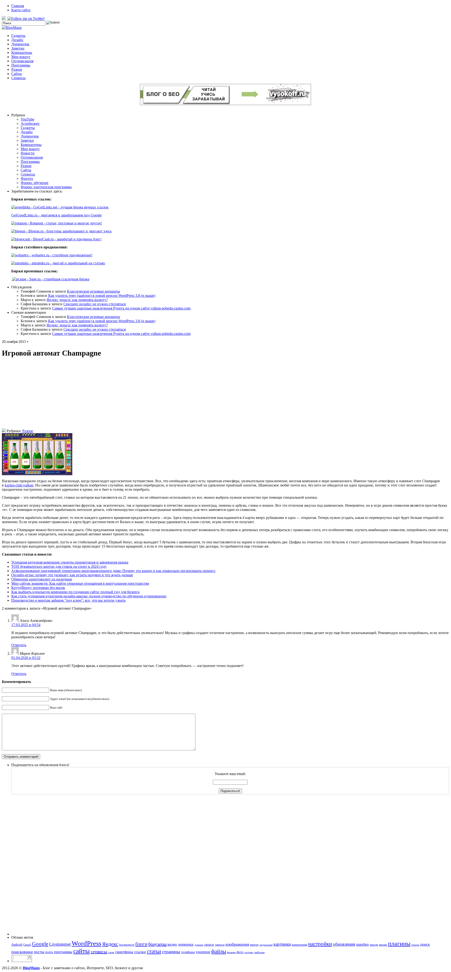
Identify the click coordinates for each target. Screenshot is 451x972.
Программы (20, 65)
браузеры (157, 944)
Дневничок (20, 44)
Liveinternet (60, 944)
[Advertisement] (225, 395)
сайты (81, 951)
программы (63, 952)
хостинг (248, 952)
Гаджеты (18, 36)
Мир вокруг (21, 57)
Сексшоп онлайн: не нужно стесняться (94, 304)
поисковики (22, 951)
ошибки (362, 944)
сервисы (99, 951)
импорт (254, 944)
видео (172, 944)
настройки (320, 944)
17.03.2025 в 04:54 (25, 625)
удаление (203, 952)
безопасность (126, 944)
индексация (266, 945)
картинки (282, 944)
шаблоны (259, 952)
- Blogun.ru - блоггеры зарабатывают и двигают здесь (68, 231)
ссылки (140, 952)
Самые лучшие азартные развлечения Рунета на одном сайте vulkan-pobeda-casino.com (121, 308)
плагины (399, 943)
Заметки (17, 48)
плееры (415, 945)
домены (198, 945)
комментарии (299, 944)
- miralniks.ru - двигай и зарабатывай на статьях (67, 263)
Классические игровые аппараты (93, 291)
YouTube (27, 119)
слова (111, 952)
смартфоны (124, 952)
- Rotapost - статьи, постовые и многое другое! (64, 223)
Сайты (16, 74)
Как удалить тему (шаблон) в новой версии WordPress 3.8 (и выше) (101, 296)
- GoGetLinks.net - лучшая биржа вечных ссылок (69, 207)
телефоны (188, 952)
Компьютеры (21, 53)
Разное (16, 69)
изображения (237, 944)
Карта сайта (20, 10)
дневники (186, 944)
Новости (28, 153)
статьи (154, 951)
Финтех (27, 178)
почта (49, 952)
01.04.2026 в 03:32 (25, 658)
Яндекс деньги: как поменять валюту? (77, 300)
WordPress (86, 943)
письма (383, 944)
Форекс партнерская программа (46, 187)
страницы (171, 951)
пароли (374, 944)
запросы (220, 944)
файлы (218, 951)
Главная (17, 6)
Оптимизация (22, 61)
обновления (344, 944)
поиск (425, 944)
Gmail (27, 944)
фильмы (231, 952)
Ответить (18, 645)
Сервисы (18, 78)
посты (39, 952)
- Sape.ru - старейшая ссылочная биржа (57, 279)
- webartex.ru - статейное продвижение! (60, 255)
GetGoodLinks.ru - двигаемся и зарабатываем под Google (56, 215)
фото (240, 952)
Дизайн (17, 40)
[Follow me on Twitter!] (27, 18)
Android (16, 944)
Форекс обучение (34, 183)
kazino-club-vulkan (19, 485)
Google (40, 944)
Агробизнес (30, 123)
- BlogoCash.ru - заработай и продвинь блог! (65, 239)
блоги (141, 944)
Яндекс (110, 944)
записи (209, 944)
